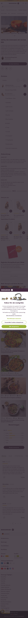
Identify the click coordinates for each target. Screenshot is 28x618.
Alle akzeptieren (14, 326)
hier (24, 312)
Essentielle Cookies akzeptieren (14, 322)
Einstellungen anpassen (14, 318)
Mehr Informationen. (10, 315)
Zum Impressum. (18, 315)
